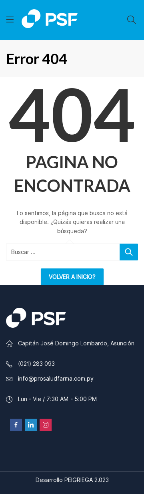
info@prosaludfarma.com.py (56, 378)
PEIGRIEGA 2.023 (86, 480)
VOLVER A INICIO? (72, 277)
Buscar (129, 252)
